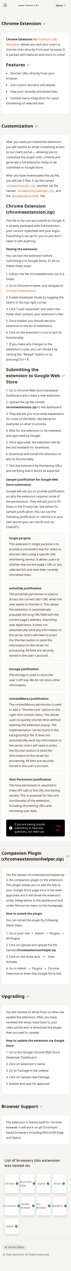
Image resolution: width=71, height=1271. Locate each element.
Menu (60, 5)
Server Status (16, 1247)
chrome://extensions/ (21, 291)
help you (58, 827)
